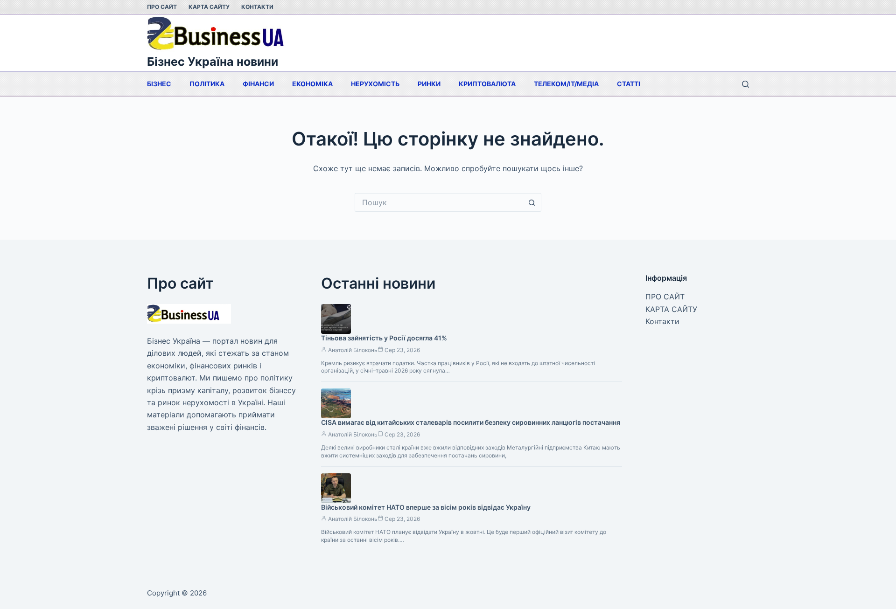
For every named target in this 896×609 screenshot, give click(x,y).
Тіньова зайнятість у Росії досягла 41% (384, 338)
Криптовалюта (487, 84)
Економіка (312, 84)
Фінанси (258, 84)
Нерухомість (375, 84)
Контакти (257, 6)
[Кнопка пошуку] (532, 202)
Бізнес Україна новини (212, 62)
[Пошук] (745, 84)
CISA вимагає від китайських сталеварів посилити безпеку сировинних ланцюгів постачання (470, 422)
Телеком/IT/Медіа (566, 84)
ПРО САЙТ (162, 6)
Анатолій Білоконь (353, 349)
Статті (628, 84)
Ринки (429, 84)
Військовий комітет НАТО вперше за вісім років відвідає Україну (426, 507)
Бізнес (159, 84)
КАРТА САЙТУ (209, 6)
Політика (206, 84)
